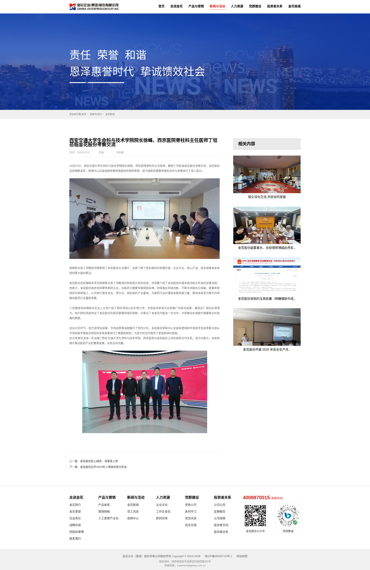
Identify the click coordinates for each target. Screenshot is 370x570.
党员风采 (191, 518)
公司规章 (219, 518)
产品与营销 (196, 6)
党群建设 (255, 6)
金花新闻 (110, 114)
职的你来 (162, 518)
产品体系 (104, 504)
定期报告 (219, 511)
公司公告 (219, 504)
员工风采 (133, 511)
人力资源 (237, 6)
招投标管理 (76, 531)
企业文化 (162, 504)
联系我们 (75, 538)
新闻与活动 (217, 6)
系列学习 (191, 511)
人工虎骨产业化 (108, 518)
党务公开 (191, 504)
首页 (161, 6)
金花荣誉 (75, 511)
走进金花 (176, 6)
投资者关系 (275, 6)
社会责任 (75, 518)
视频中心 (133, 518)
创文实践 (191, 525)
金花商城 (294, 6)
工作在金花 (163, 511)
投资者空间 (221, 525)
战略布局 (75, 525)
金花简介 (75, 504)
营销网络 (104, 511)
